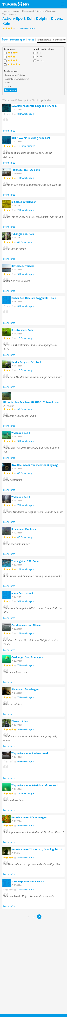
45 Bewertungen (26, 537)
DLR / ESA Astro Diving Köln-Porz (30, 138)
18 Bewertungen (26, 370)
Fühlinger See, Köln (22, 234)
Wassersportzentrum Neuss (27, 881)
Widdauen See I (20, 433)
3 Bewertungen (25, 441)
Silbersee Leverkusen (23, 202)
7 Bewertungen (25, 505)
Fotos (31, 39)
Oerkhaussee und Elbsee (26, 625)
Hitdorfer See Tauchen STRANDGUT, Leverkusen (31, 402)
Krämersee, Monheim (23, 529)
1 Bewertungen (25, 178)
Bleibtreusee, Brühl (22, 330)
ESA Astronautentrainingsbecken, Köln (34, 106)
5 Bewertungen (25, 274)
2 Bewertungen (25, 210)
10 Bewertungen (26, 338)
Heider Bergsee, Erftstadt (26, 362)
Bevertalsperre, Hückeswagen (29, 817)
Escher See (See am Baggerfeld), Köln (33, 298)
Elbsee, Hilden (19, 721)
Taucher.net (15, 4)
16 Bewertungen (26, 146)
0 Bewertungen (25, 114)
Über (4, 39)
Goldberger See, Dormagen (27, 657)
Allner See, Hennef (22, 593)
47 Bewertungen (26, 242)
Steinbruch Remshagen (25, 689)
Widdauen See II (21, 497)
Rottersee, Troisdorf (23, 266)
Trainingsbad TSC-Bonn (25, 561)
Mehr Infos (9, 130)
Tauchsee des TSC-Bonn (25, 170)
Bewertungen (17, 39)
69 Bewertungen (26, 409)
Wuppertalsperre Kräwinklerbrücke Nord (34, 785)
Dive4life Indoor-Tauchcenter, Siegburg (34, 465)
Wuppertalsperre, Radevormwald (30, 753)
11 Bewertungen (26, 793)
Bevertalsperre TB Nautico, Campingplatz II (36, 849)
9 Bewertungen (25, 825)
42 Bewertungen (26, 473)
